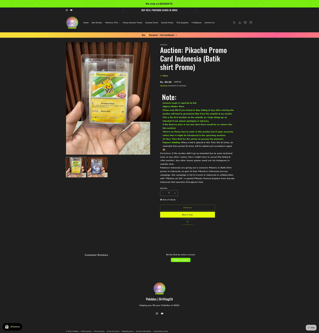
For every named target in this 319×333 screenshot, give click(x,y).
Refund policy (86, 331)
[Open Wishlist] (245, 22)
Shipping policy (127, 331)
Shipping (163, 86)
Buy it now (187, 214)
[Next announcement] (196, 10)
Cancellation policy (161, 331)
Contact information (143, 331)
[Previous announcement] (123, 10)
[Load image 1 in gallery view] (76, 167)
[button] (112, 22)
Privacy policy (99, 331)
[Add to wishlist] (187, 222)
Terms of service (113, 331)
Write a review (180, 260)
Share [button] (165, 76)
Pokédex (76, 331)
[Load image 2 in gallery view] (97, 167)
